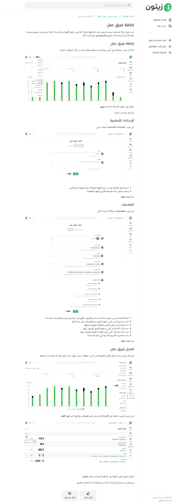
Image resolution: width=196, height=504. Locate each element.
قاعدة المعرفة (128, 16)
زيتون (161, 500)
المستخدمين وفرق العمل (107, 16)
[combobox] (79, 5)
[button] (88, 495)
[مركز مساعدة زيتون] (158, 8)
